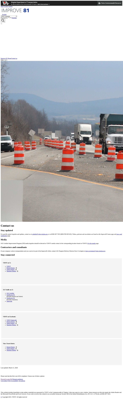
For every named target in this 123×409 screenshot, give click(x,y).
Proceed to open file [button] (6, 379)
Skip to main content (6, 6)
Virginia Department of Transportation (24, 2)
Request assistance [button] (17, 379)
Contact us (14, 58)
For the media (91, 243)
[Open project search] (3, 21)
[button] (3, 14)
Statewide (9, 301)
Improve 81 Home (6, 58)
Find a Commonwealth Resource (111, 3)
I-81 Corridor (10, 293)
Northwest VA (11, 298)
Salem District (11, 269)
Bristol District (11, 268)
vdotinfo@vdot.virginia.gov (40, 234)
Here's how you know (42, 4)
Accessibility (14, 381)
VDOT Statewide (12, 320)
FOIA (9, 381)
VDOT (9, 266)
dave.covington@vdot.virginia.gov (95, 251)
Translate (14, 18)
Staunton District (11, 271)
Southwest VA (11, 295)
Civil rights (4, 381)
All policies (22, 381)
